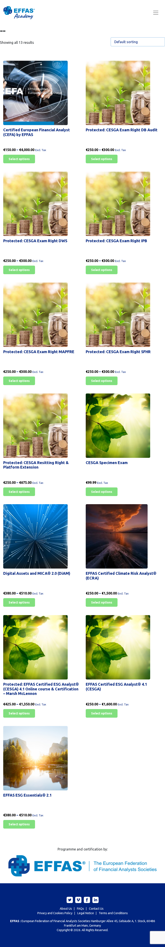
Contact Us (96, 908)
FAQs (80, 908)
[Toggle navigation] (156, 13)
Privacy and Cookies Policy (54, 913)
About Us (66, 908)
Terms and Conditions (113, 913)
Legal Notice (85, 913)
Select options (19, 159)
